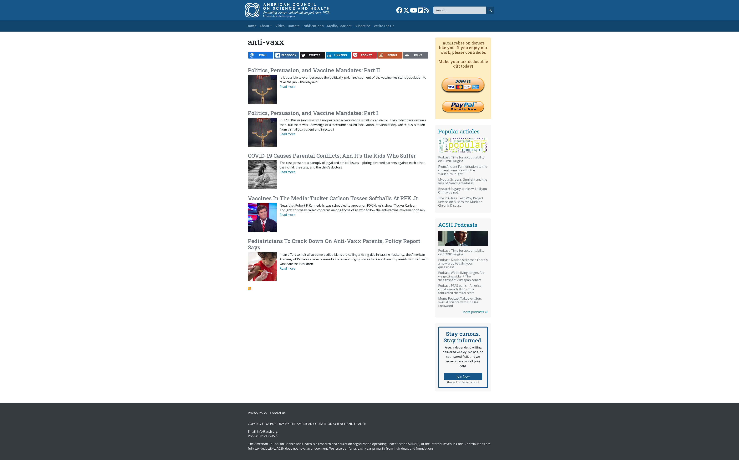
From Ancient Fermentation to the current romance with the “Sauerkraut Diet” (462, 170)
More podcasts (473, 312)
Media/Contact (339, 26)
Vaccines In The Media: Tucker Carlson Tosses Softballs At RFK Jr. (333, 198)
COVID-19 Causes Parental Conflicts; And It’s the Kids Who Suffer (332, 155)
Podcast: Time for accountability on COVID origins (461, 159)
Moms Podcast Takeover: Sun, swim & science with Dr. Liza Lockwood (460, 302)
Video (280, 26)
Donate (293, 26)
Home (251, 26)
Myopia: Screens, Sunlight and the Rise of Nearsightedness (462, 181)
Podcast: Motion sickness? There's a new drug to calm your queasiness (463, 263)
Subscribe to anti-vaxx (249, 288)
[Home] (291, 10)
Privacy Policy (257, 413)
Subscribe (362, 26)
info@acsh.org (267, 431)
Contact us (277, 413)
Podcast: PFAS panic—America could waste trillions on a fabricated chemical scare (459, 289)
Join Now (463, 376)
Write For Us (384, 26)
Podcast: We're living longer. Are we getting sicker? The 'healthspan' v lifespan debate (461, 276)
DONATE (463, 81)
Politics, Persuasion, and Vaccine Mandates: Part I (313, 112)
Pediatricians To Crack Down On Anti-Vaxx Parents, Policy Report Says (334, 244)
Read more (287, 87)
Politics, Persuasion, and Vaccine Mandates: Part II (314, 70)
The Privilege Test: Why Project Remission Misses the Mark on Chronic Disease (460, 202)
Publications (313, 26)
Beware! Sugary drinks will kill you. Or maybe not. (462, 190)
